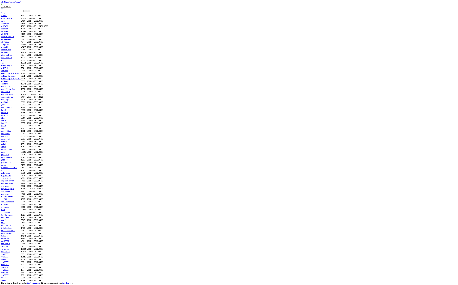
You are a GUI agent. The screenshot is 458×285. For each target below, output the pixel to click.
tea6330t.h (5, 217)
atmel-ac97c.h (6, 58)
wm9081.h (5, 273)
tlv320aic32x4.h (7, 225)
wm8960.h (5, 265)
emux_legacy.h (7, 97)
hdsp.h (3, 110)
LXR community (33, 283)
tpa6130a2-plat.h (7, 233)
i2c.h (3, 118)
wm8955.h (5, 262)
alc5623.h (5, 42)
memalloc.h (5, 134)
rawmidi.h (5, 165)
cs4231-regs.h (6, 65)
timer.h (3, 220)
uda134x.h (5, 238)
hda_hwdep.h (6, 107)
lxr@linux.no (67, 283)
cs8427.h (4, 84)
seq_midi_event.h (8, 183)
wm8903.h (5, 257)
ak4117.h (4, 34)
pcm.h (3, 152)
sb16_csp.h (5, 173)
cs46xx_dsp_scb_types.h (10, 73)
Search (26, 11)
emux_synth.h (6, 100)
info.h (3, 121)
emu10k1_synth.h (8, 89)
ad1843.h (4, 26)
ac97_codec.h (6, 18)
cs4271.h (4, 68)
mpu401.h (5, 141)
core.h (3, 63)
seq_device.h (6, 176)
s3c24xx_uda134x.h (9, 168)
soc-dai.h (4, 204)
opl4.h (3, 147)
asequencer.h (6, 44)
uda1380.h (5, 241)
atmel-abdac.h (6, 55)
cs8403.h (4, 81)
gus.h (3, 105)
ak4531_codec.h (7, 37)
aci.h (3, 21)
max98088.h (6, 131)
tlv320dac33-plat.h (8, 231)
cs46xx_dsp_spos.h (8, 76)
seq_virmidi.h (6, 191)
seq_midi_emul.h (7, 181)
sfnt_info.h (5, 194)
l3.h (2, 128)
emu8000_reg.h (7, 94)
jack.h (3, 126)
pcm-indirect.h (6, 149)
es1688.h (4, 102)
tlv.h (3, 223)
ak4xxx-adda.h (7, 39)
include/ (13, 2)
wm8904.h (5, 259)
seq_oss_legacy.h (7, 189)
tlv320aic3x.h (6, 228)
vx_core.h (5, 249)
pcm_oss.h (5, 155)
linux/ (7, 2)
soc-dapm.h (5, 207)
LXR (3, 2)
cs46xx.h (4, 71)
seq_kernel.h (6, 178)
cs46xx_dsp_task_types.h (11, 79)
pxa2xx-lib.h (6, 162)
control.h (4, 60)
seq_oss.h (5, 186)
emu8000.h (5, 92)
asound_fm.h (6, 50)
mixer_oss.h (5, 139)
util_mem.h (5, 244)
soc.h (3, 210)
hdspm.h (4, 113)
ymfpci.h (4, 280)
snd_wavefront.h (7, 202)
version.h (4, 246)
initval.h (4, 123)
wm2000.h (5, 254)
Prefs (3, 13)
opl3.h (3, 144)
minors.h (4, 136)
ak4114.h (4, 31)
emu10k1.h (5, 86)
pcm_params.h (6, 157)
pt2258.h (4, 160)
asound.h (4, 47)
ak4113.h (4, 29)
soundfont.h (5, 212)
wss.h (3, 278)
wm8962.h (5, 267)
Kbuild (4, 16)
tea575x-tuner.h (7, 215)
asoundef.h (5, 52)
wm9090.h (5, 275)
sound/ (18, 2)
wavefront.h (5, 252)
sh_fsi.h (4, 199)
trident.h (4, 236)
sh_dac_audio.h (7, 197)
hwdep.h (4, 115)
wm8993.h (5, 270)
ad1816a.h (5, 24)
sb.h (2, 170)
